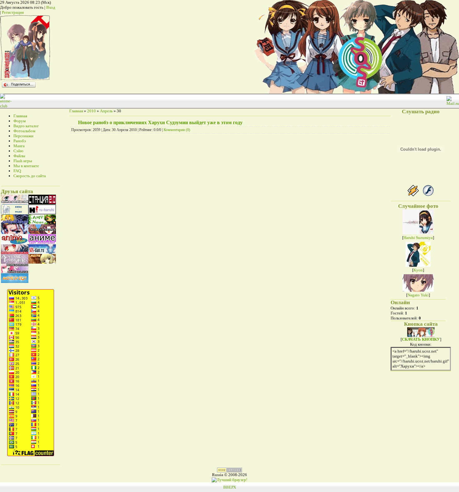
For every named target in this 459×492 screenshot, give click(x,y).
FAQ (17, 170)
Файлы (19, 155)
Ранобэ (19, 141)
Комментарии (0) (177, 130)
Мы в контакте (26, 165)
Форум (19, 121)
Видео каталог (26, 126)
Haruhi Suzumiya (418, 237)
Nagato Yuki (418, 295)
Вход (50, 7)
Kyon (418, 270)
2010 (91, 111)
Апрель (106, 111)
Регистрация (13, 12)
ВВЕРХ (229, 487)
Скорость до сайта (29, 175)
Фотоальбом (24, 131)
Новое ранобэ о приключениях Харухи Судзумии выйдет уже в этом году (160, 122)
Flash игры (22, 160)
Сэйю (18, 151)
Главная (20, 116)
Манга (19, 146)
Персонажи (23, 136)
